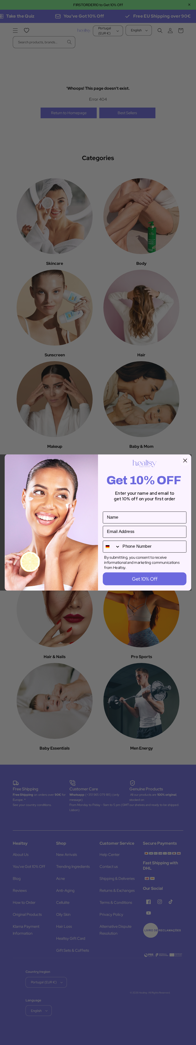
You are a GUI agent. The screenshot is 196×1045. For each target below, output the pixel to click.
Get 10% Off (144, 579)
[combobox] (111, 546)
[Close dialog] (185, 460)
